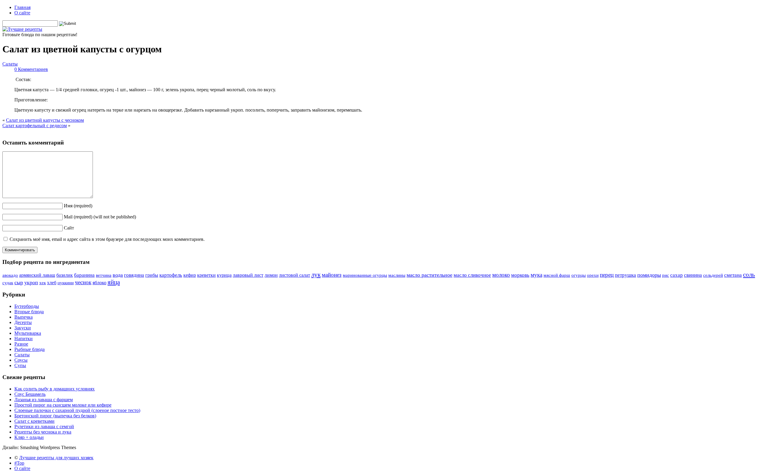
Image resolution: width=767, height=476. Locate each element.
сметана (733, 275)
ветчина (103, 275)
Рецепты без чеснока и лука (42, 431)
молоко (501, 275)
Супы (20, 365)
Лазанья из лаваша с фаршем (43, 399)
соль (749, 274)
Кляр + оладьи (29, 437)
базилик (64, 275)
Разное (21, 343)
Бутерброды (26, 306)
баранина (84, 275)
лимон (271, 275)
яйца (114, 282)
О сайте (22, 12)
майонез (332, 275)
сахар (676, 275)
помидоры (649, 275)
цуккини (66, 282)
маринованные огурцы (365, 275)
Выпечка (23, 317)
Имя (78, 205)
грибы (151, 275)
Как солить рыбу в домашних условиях (54, 388)
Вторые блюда (29, 311)
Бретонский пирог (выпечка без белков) (55, 415)
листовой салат (294, 275)
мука (536, 275)
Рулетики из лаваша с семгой (44, 426)
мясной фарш (556, 275)
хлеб (51, 282)
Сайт (69, 227)
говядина (134, 275)
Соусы (21, 360)
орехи (593, 275)
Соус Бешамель (30, 394)
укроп (31, 282)
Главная (22, 7)
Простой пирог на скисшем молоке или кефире (62, 404)
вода (118, 275)
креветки (206, 275)
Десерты (23, 322)
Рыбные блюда (29, 349)
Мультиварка (27, 333)
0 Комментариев (31, 69)
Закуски (22, 327)
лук (316, 274)
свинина (693, 275)
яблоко (99, 282)
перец (607, 275)
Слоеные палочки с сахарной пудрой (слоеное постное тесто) (77, 410)
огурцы (578, 275)
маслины (396, 275)
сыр (18, 282)
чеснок (83, 282)
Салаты (10, 63)
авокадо (10, 275)
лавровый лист (248, 275)
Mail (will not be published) (100, 216)
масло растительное (429, 275)
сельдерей (713, 275)
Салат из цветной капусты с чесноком (45, 120)
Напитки (23, 338)
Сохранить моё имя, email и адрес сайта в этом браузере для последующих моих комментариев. (107, 239)
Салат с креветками (34, 421)
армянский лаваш (37, 275)
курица (224, 275)
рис (665, 275)
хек (42, 282)
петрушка (625, 275)
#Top (19, 463)
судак (7, 282)
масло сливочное (472, 275)
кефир (189, 275)
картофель (170, 275)
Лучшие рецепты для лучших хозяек (56, 457)
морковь (520, 275)
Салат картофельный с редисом (34, 125)
